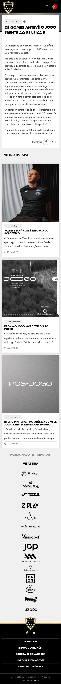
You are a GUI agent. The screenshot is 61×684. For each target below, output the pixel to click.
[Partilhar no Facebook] (46, 142)
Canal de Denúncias (30, 667)
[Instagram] (33, 633)
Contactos (30, 642)
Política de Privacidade (30, 654)
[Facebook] (27, 633)
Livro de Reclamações (30, 660)
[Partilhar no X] (53, 142)
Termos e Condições (30, 648)
